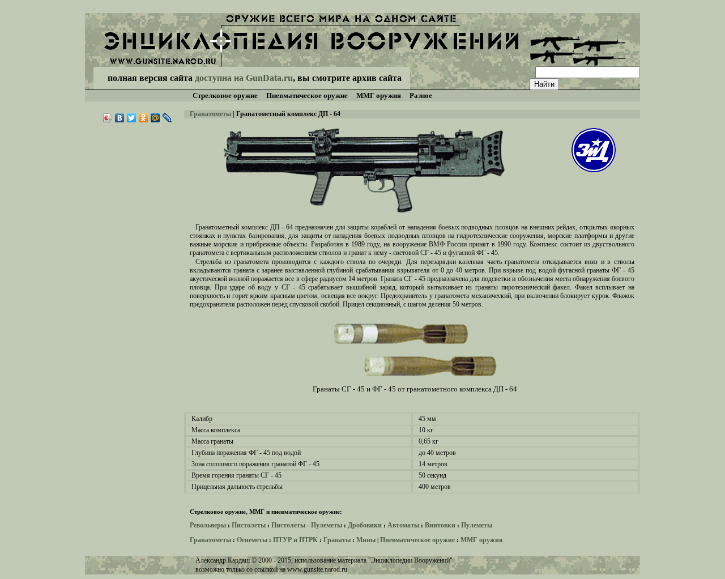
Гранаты (337, 540)
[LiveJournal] (167, 117)
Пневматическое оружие (417, 540)
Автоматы (403, 525)
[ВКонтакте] (120, 117)
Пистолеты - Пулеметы (306, 525)
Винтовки (440, 525)
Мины (366, 540)
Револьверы (208, 525)
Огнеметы (252, 540)
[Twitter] (132, 117)
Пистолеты (249, 525)
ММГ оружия (481, 540)
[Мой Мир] (155, 117)
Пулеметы (476, 525)
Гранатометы (210, 114)
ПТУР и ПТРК (295, 540)
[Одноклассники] (144, 117)
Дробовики (365, 525)
